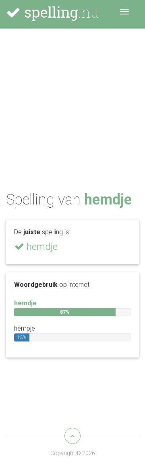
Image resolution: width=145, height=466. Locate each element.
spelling (60, 12)
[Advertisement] (72, 111)
